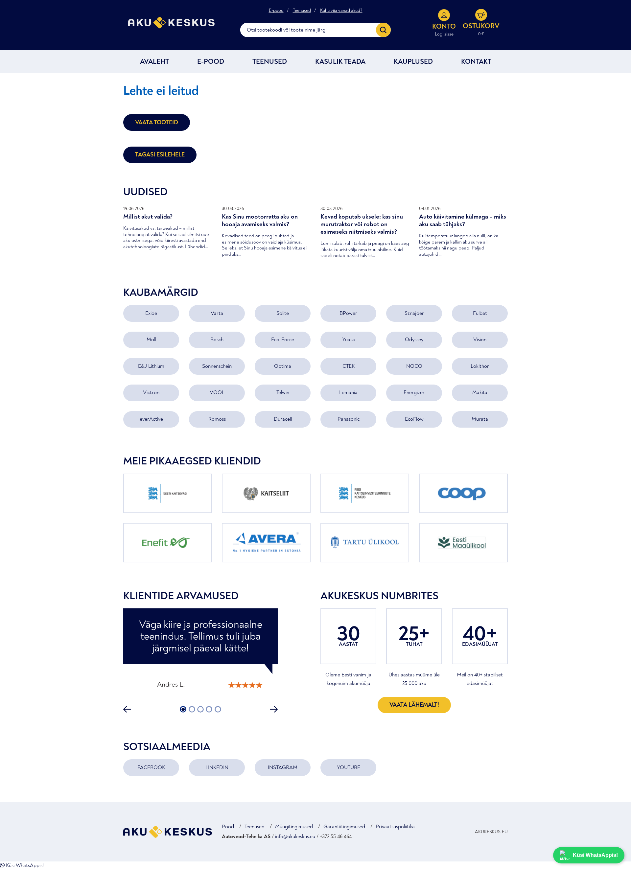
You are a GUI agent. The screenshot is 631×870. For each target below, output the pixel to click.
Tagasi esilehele (160, 154)
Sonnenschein (217, 366)
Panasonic (349, 419)
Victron (151, 392)
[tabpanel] (200, 651)
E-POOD (210, 61)
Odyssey (414, 339)
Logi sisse (444, 34)
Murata (480, 419)
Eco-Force (282, 339)
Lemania (348, 392)
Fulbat (480, 313)
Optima (282, 366)
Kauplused (413, 61)
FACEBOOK (151, 767)
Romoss (217, 419)
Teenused (302, 10)
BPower (348, 313)
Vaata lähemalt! (414, 705)
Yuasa (348, 339)
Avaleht (154, 61)
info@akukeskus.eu (295, 836)
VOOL (217, 392)
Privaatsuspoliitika (395, 826)
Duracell (283, 419)
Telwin (282, 392)
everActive (151, 419)
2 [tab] (192, 709)
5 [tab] (218, 709)
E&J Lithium (151, 366)
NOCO (414, 366)
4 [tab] (209, 709)
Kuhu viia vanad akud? (341, 10)
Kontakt (476, 61)
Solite (282, 313)
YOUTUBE (348, 767)
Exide (151, 313)
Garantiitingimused (344, 826)
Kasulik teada (340, 61)
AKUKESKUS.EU (491, 832)
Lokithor (480, 366)
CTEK (348, 366)
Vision (479, 339)
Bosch (216, 339)
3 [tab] (200, 709)
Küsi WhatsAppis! (24, 865)
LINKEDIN (216, 767)
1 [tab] (183, 709)
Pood (228, 826)
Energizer (414, 392)
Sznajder (414, 313)
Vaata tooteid (156, 122)
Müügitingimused (294, 826)
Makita (479, 392)
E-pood (276, 10)
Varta (217, 313)
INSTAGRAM (282, 767)
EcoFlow (414, 419)
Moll (151, 339)
